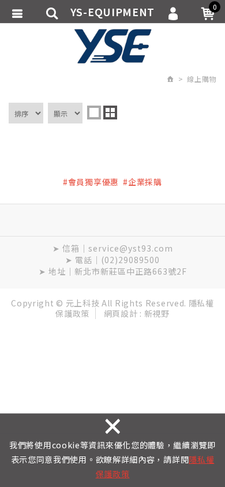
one (94, 112)
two (110, 112)
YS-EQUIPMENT (112, 46)
